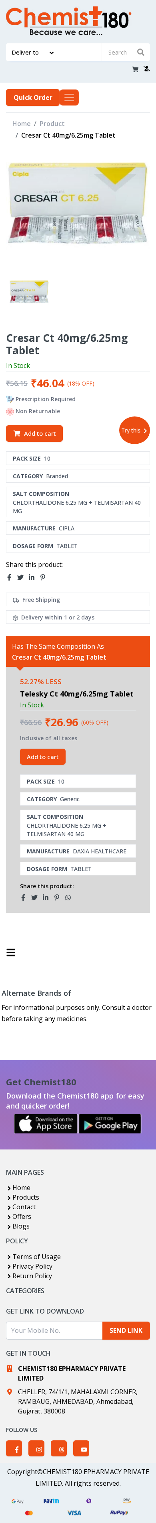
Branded (57, 476)
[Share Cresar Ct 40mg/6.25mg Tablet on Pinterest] (45, 577)
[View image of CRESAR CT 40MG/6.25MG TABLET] (29, 294)
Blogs (21, 1226)
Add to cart (40, 433)
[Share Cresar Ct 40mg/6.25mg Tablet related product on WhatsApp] (70, 897)
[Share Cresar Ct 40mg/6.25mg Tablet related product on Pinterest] (59, 897)
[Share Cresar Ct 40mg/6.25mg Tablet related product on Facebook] (25, 897)
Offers (21, 1216)
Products (25, 1197)
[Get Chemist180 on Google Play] (110, 1123)
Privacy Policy (32, 1266)
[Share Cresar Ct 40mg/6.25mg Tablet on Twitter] (22, 577)
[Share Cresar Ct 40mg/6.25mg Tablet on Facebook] (11, 577)
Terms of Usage (36, 1256)
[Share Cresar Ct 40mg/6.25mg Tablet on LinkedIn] (34, 577)
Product (52, 123)
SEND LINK (126, 1330)
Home (21, 123)
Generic (70, 799)
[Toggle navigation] (69, 97)
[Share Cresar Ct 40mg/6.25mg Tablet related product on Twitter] (36, 897)
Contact (24, 1206)
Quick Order (33, 97)
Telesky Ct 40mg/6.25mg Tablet (77, 694)
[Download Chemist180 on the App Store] (46, 1123)
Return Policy (32, 1275)
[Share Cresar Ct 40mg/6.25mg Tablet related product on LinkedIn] (48, 897)
